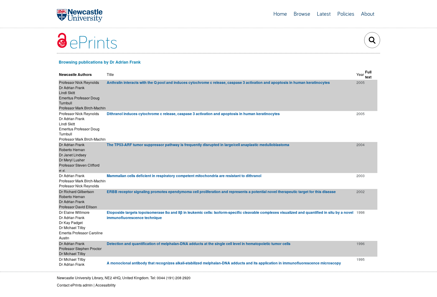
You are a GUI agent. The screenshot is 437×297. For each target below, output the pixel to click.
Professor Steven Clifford (79, 165)
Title (110, 74)
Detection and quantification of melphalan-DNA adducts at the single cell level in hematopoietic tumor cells (198, 243)
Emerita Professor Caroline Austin (81, 235)
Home (280, 14)
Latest (324, 14)
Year (360, 74)
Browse (302, 14)
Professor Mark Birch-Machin (82, 108)
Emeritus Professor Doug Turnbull (79, 100)
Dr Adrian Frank (71, 87)
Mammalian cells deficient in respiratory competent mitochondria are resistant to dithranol (184, 175)
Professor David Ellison (78, 206)
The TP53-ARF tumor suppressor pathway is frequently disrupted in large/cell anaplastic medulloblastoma (198, 144)
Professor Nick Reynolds (79, 82)
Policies (345, 14)
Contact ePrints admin (75, 285)
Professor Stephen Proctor (80, 248)
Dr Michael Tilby (72, 227)
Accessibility (105, 285)
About (367, 14)
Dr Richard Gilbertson (76, 191)
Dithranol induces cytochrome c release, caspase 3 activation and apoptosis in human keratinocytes (193, 113)
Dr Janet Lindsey (72, 155)
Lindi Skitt (67, 92)
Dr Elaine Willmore (74, 212)
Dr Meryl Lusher (72, 160)
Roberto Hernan (72, 149)
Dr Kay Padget (71, 222)
